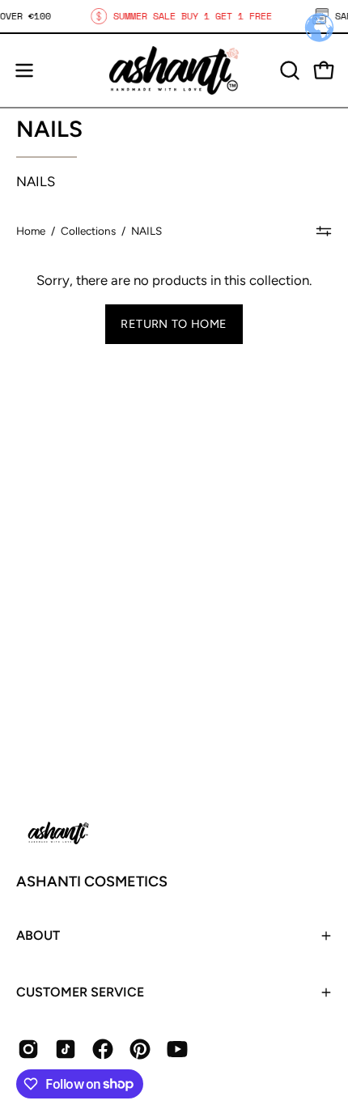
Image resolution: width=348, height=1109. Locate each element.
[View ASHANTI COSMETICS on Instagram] (28, 1049)
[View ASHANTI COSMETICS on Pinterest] (140, 1049)
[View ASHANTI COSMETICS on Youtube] (177, 1049)
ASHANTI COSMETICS (92, 881)
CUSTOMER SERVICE (80, 992)
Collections (88, 230)
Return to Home (174, 324)
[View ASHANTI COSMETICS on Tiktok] (65, 1049)
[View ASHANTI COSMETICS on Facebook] (103, 1049)
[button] (288, 70)
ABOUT (38, 935)
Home (30, 230)
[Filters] (324, 230)
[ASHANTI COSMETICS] (174, 70)
